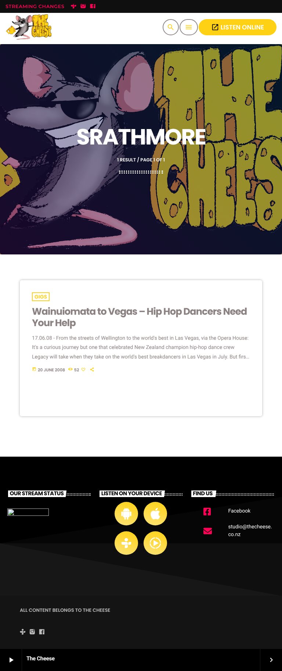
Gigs (41, 296)
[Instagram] (83, 6)
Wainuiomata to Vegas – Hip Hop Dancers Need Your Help (139, 317)
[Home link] (30, 27)
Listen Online (237, 27)
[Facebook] (93, 6)
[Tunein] (73, 6)
